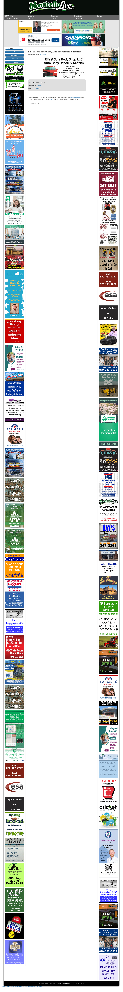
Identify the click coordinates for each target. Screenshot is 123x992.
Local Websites (14, 62)
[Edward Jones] (40, 32)
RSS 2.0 (51, 99)
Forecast (38, 88)
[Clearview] (14, 577)
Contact (99, 16)
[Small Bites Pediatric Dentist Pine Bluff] (14, 317)
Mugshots (31, 16)
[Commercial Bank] (14, 761)
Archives (54, 18)
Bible (14, 52)
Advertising (78, 18)
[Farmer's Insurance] (14, 446)
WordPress (76, 983)
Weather (38, 85)
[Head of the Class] (14, 911)
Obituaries (54, 16)
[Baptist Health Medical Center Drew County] (83, 46)
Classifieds (78, 16)
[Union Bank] (108, 145)
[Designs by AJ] (14, 88)
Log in (82, 983)
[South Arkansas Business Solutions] (108, 802)
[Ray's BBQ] (108, 548)
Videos (30, 18)
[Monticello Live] (40, 46)
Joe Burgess (43, 54)
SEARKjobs (9, 16)
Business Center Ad (75, 97)
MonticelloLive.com (11, 18)
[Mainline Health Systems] (83, 32)
